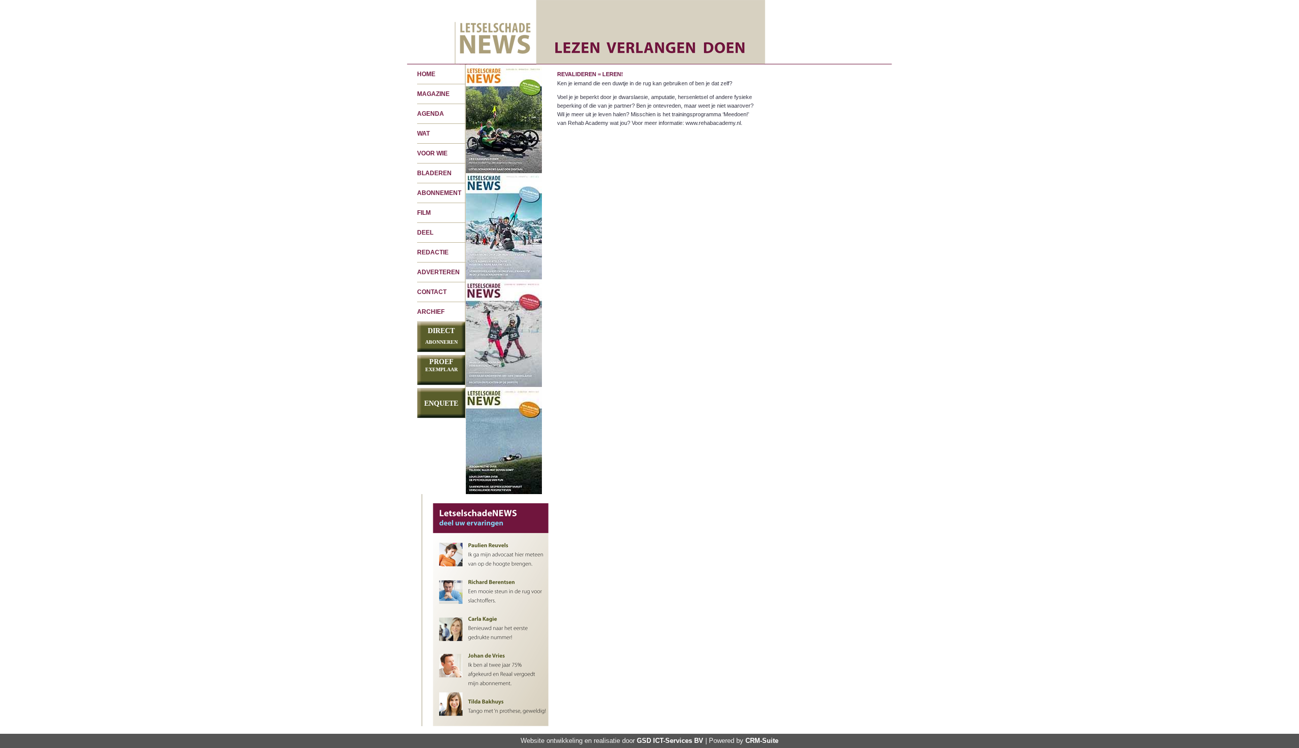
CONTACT (432, 292)
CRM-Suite (761, 740)
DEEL (425, 232)
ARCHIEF (431, 311)
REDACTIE (433, 252)
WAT (423, 133)
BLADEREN (434, 173)
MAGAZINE (433, 93)
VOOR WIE (432, 153)
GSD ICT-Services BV (670, 740)
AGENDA (430, 113)
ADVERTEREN (438, 272)
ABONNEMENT (439, 193)
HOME (426, 74)
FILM (424, 212)
